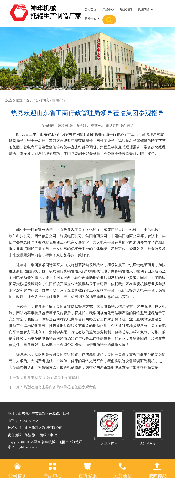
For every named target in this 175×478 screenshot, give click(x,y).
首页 (29, 100)
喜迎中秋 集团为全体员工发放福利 (51, 377)
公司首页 (90, 9)
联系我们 (126, 9)
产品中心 (108, 9)
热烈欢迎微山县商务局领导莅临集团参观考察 (59, 387)
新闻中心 (91, 18)
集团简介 (144, 9)
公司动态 (42, 100)
